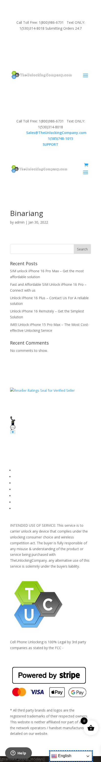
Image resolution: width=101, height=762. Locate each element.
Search (82, 249)
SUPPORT (45, 41)
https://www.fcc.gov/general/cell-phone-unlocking (49, 653)
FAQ (16, 476)
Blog (17, 502)
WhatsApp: (50, 138)
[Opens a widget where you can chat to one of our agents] (18, 753)
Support (19, 508)
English (64, 756)
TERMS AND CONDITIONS (35, 483)
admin (20, 222)
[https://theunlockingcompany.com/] (41, 75)
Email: (51, 132)
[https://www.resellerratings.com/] (42, 390)
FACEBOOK (22, 470)
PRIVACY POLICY (26, 489)
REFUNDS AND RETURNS (34, 495)
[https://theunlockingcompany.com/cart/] (86, 165)
